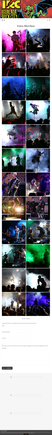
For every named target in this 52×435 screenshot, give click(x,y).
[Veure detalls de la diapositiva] (26, 402)
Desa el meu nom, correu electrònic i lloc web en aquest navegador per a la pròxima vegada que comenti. (25, 345)
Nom (3, 325)
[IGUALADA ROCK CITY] (26, 9)
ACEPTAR (26, 434)
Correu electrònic (6, 332)
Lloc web (4, 338)
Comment (4, 348)
